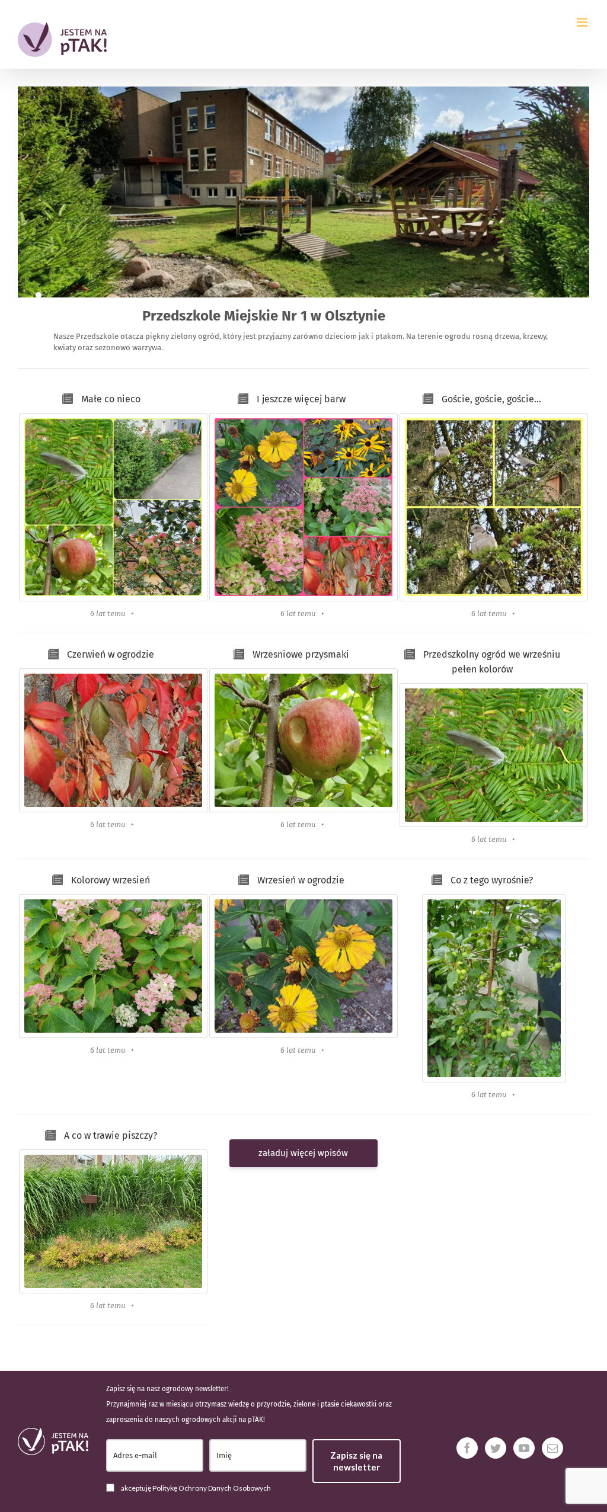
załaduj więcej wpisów (303, 1153)
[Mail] (552, 1448)
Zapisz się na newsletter (356, 1461)
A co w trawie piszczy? (110, 1135)
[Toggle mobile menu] (583, 22)
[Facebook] (467, 1448)
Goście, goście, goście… (491, 399)
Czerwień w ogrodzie (110, 654)
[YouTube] (524, 1448)
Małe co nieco (110, 399)
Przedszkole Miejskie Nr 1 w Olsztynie (263, 315)
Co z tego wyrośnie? (492, 880)
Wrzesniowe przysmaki (301, 654)
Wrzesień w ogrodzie (300, 880)
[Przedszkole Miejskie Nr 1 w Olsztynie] (38, 295)
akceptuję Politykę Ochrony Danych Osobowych (196, 1488)
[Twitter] (495, 1448)
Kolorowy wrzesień (110, 880)
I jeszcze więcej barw (301, 399)
